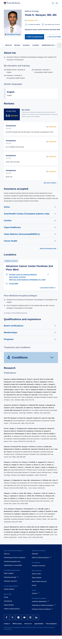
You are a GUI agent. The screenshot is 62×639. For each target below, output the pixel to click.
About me (8, 45)
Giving (6, 597)
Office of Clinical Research (40, 557)
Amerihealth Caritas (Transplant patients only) (26, 213)
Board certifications (13, 325)
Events (34, 585)
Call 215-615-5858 (55, 37)
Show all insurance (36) (48, 248)
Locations (35, 45)
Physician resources (10, 581)
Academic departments (39, 601)
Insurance (26, 45)
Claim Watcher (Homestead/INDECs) (22, 234)
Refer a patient (8, 573)
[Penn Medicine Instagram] (18, 617)
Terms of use (28, 623)
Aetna (7, 207)
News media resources (39, 581)
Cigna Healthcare (12, 227)
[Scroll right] (59, 45)
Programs (9, 339)
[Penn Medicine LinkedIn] (36, 617)
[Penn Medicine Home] (27, 3)
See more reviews (50, 183)
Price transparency (51, 623)
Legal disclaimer (38, 623)
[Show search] (52, 3)
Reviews (17, 45)
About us (7, 554)
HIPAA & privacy (17, 623)
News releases (36, 577)
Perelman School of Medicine (41, 609)
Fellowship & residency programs (42, 605)
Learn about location (47, 288)
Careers (34, 593)
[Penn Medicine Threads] (30, 617)
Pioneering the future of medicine (14, 557)
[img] (43, 20)
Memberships (10, 332)
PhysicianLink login (10, 577)
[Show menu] (56, 3)
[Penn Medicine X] (12, 617)
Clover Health (10, 241)
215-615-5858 (13, 283)
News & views (36, 574)
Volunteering (8, 601)
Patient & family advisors (12, 609)
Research (35, 554)
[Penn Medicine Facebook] (6, 617)
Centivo (8, 220)
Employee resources (38, 565)
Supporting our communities (13, 565)
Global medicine (9, 589)
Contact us (7, 623)
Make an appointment (35, 37)
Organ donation (9, 605)
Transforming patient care (12, 561)
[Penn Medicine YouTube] (24, 617)
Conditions (17, 357)
